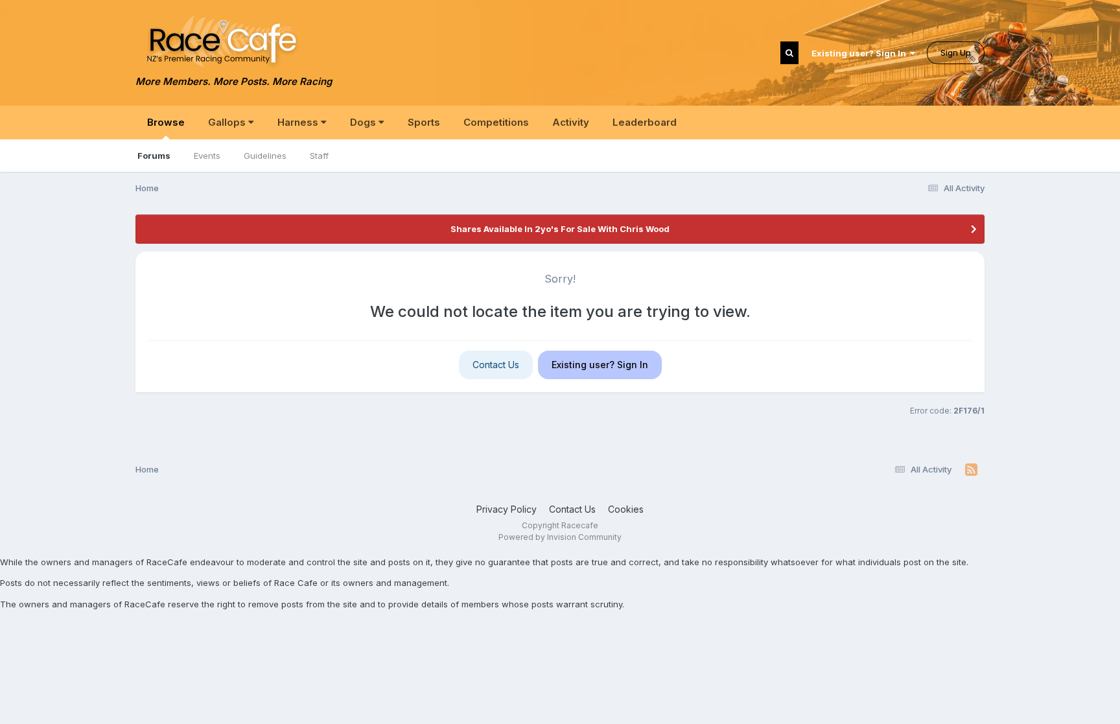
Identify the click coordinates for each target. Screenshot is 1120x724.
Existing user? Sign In (860, 53)
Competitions (496, 122)
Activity (570, 122)
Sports (424, 122)
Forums (153, 155)
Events (207, 155)
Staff (319, 155)
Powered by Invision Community (560, 537)
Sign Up (955, 52)
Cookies (626, 509)
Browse (166, 122)
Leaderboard (644, 122)
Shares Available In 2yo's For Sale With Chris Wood (560, 229)
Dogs (364, 122)
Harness (299, 122)
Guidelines (265, 155)
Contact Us (495, 364)
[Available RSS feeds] (971, 470)
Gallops (228, 122)
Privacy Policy (506, 509)
